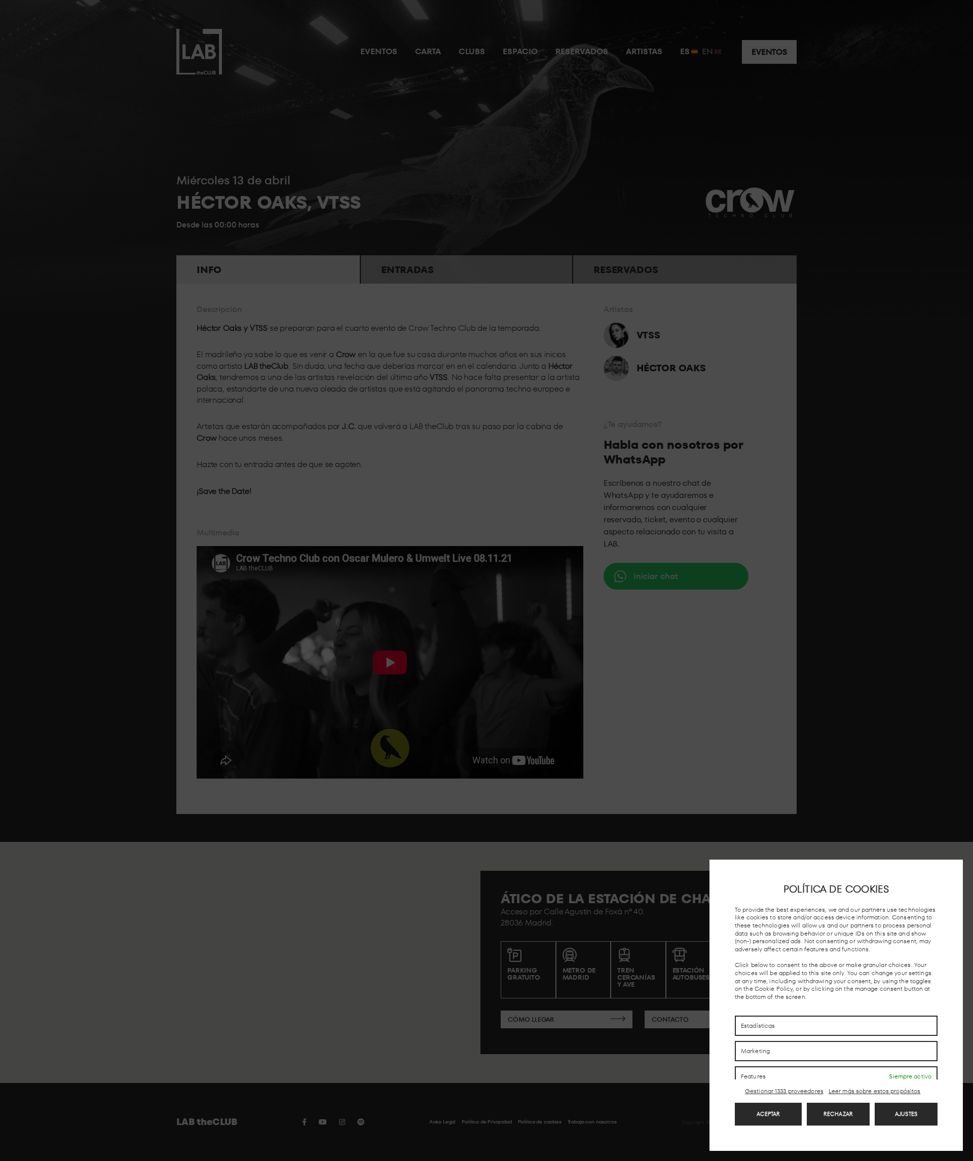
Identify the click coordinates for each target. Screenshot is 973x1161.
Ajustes (906, 1114)
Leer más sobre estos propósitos (874, 1091)
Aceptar (768, 1114)
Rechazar (838, 1114)
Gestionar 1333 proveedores (784, 1091)
